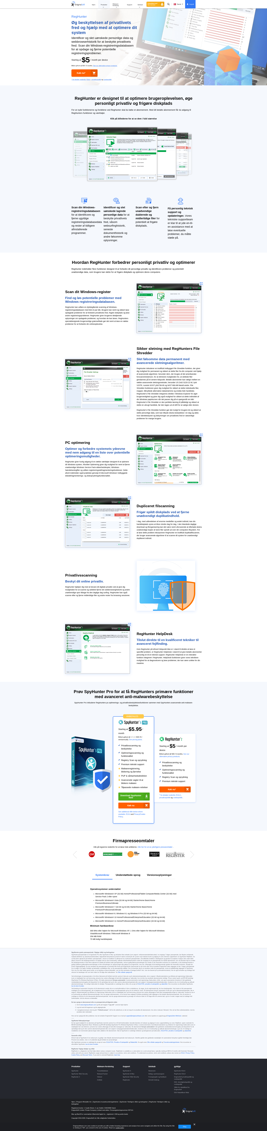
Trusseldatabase (102, 1071)
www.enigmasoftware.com (88, 1005)
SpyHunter (74, 1071)
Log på (191, 4)
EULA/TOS (141, 984)
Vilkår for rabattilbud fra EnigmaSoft (182, 1088)
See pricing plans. (135, 739)
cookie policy (120, 1128)
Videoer (99, 1077)
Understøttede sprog (128, 875)
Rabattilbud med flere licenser (152, 4)
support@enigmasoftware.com (135, 1016)
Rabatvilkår (133, 1042)
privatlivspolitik (96, 79)
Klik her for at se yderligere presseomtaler (155, 847)
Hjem (93, 5)
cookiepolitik (107, 79)
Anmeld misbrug (153, 1080)
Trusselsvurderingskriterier (171, 1042)
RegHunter (126, 1080)
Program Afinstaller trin (84, 1102)
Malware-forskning (116, 4)
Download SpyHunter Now (130, 796)
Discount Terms (87, 1055)
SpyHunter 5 (127, 1071)
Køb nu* (81, 73)
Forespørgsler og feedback (157, 1077)
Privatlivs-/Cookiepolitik (121, 1042)
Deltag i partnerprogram (156, 1074)
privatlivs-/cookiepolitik (152, 984)
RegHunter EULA (179, 1074)
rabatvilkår (164, 984)
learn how (117, 1055)
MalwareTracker (102, 1074)
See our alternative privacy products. (105, 65)
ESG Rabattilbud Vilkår (181, 1092)
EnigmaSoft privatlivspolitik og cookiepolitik (184, 1078)
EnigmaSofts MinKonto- (174, 1016)
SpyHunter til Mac (128, 1074)
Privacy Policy (190, 1053)
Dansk (179, 4)
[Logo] (78, 4)
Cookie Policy (75, 1055)
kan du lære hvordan (77, 986)
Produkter (104, 5)
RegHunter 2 (75, 1077)
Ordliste (99, 1080)
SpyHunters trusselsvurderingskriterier (106, 1102)
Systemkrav (102, 875)
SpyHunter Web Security (79, 1074)
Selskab (140, 5)
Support (129, 5)
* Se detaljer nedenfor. (78, 79)
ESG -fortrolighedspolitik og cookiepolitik (183, 1083)
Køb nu (130, 805)
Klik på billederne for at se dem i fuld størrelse (133, 119)
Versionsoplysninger (159, 875)
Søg (168, 4)
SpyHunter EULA (179, 1071)
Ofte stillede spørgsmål (125, 972)
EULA (88, 79)
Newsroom (152, 1071)
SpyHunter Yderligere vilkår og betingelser (134, 1102)
